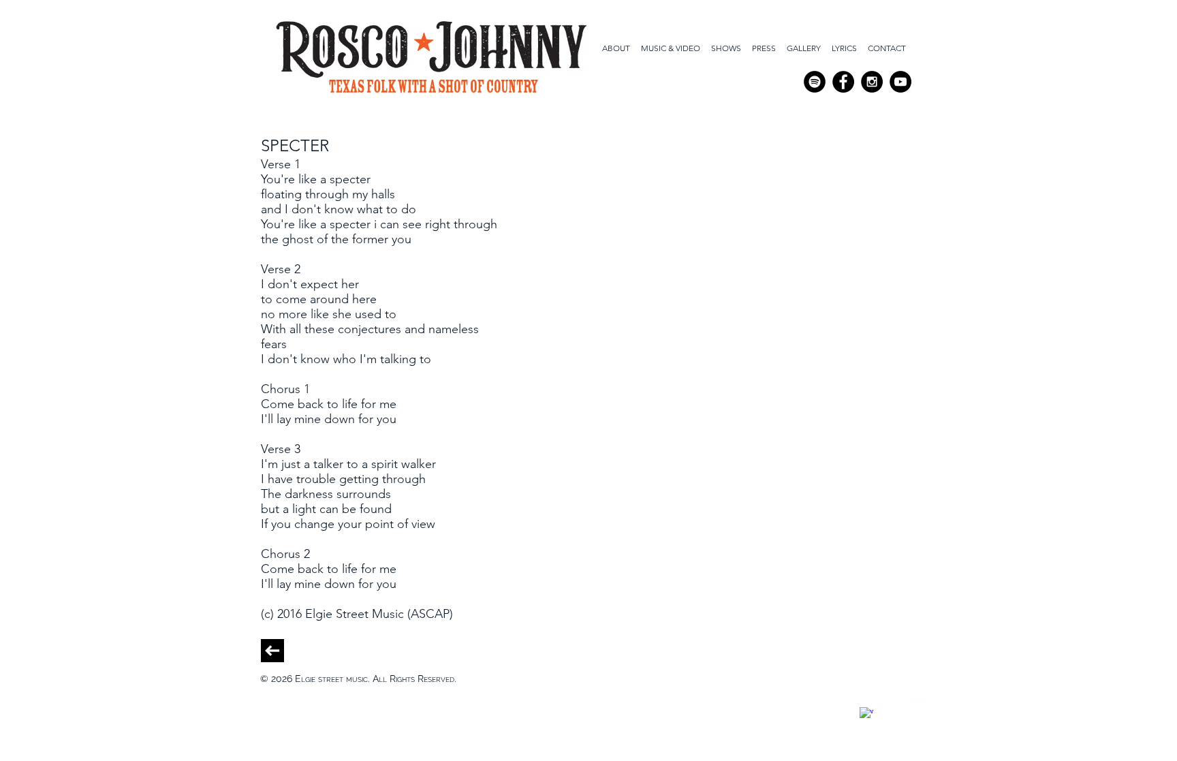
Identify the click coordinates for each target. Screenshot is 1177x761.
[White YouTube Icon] (900, 706)
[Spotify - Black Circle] (815, 82)
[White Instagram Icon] (917, 706)
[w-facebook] (866, 714)
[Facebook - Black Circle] (843, 82)
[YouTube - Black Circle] (900, 82)
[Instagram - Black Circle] (872, 82)
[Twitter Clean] (883, 706)
